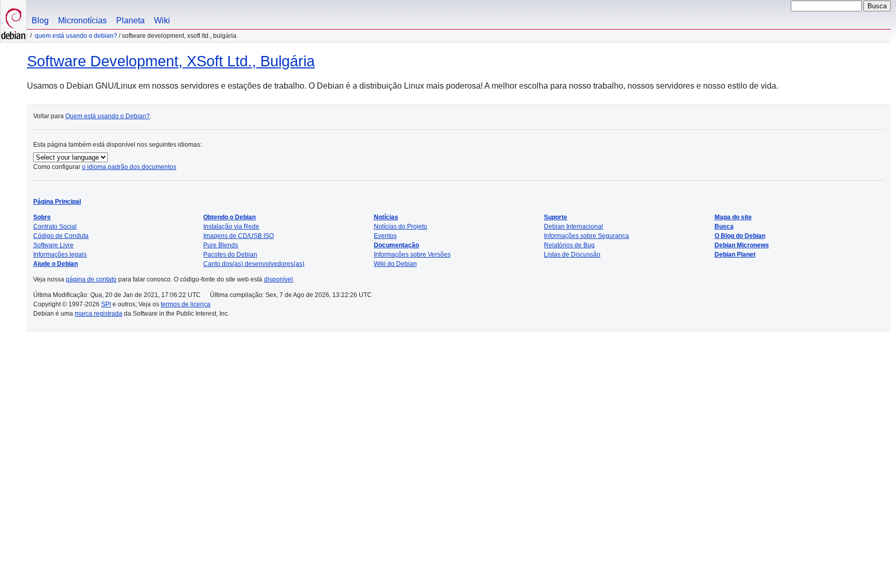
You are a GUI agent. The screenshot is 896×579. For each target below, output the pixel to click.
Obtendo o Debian (229, 217)
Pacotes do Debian (230, 254)
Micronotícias (82, 20)
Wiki (162, 20)
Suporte (555, 217)
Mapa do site (733, 217)
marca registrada (98, 313)
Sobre (42, 217)
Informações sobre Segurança (586, 235)
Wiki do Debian (395, 263)
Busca (724, 226)
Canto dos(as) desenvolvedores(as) (253, 263)
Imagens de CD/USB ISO (238, 235)
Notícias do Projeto (400, 226)
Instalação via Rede (231, 226)
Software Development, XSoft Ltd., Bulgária (171, 61)
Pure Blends (220, 245)
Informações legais (60, 254)
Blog (40, 20)
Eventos (385, 235)
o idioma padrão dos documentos (129, 167)
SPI (106, 304)
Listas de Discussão (572, 254)
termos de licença (186, 304)
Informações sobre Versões (412, 254)
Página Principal (57, 201)
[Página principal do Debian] (13, 21)
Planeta (130, 20)
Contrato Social (55, 226)
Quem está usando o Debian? (76, 35)
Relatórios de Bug (569, 245)
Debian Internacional (573, 226)
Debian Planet (735, 254)
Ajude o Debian (55, 263)
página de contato (91, 279)
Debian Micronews (742, 245)
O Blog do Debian (740, 235)
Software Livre (53, 245)
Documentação (396, 245)
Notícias (386, 217)
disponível (278, 279)
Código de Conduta (61, 235)
